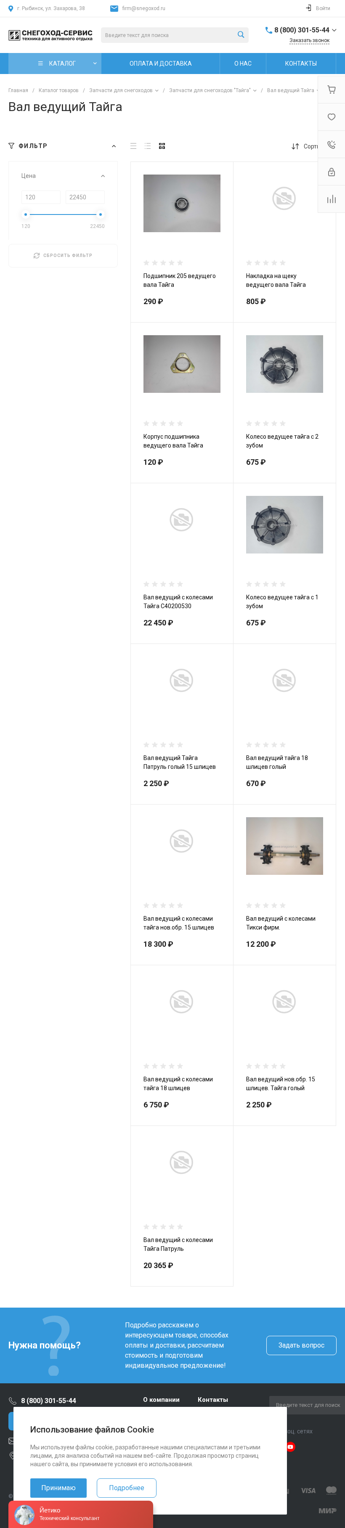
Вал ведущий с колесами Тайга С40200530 (178, 601)
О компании (161, 1400)
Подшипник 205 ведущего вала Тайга (179, 280)
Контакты (213, 1400)
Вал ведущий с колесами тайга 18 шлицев (178, 1083)
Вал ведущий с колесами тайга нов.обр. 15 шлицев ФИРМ (178, 927)
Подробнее (126, 1488)
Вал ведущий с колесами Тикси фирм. (281, 923)
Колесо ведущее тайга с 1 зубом (282, 601)
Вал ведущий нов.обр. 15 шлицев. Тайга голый (280, 1083)
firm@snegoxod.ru (143, 8)
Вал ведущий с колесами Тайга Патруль (178, 1244)
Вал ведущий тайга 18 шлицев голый (277, 762)
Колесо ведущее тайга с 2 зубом (282, 441)
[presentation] (138, 218)
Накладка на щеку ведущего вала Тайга (276, 280)
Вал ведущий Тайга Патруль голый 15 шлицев (179, 762)
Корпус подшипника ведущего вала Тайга (173, 441)
